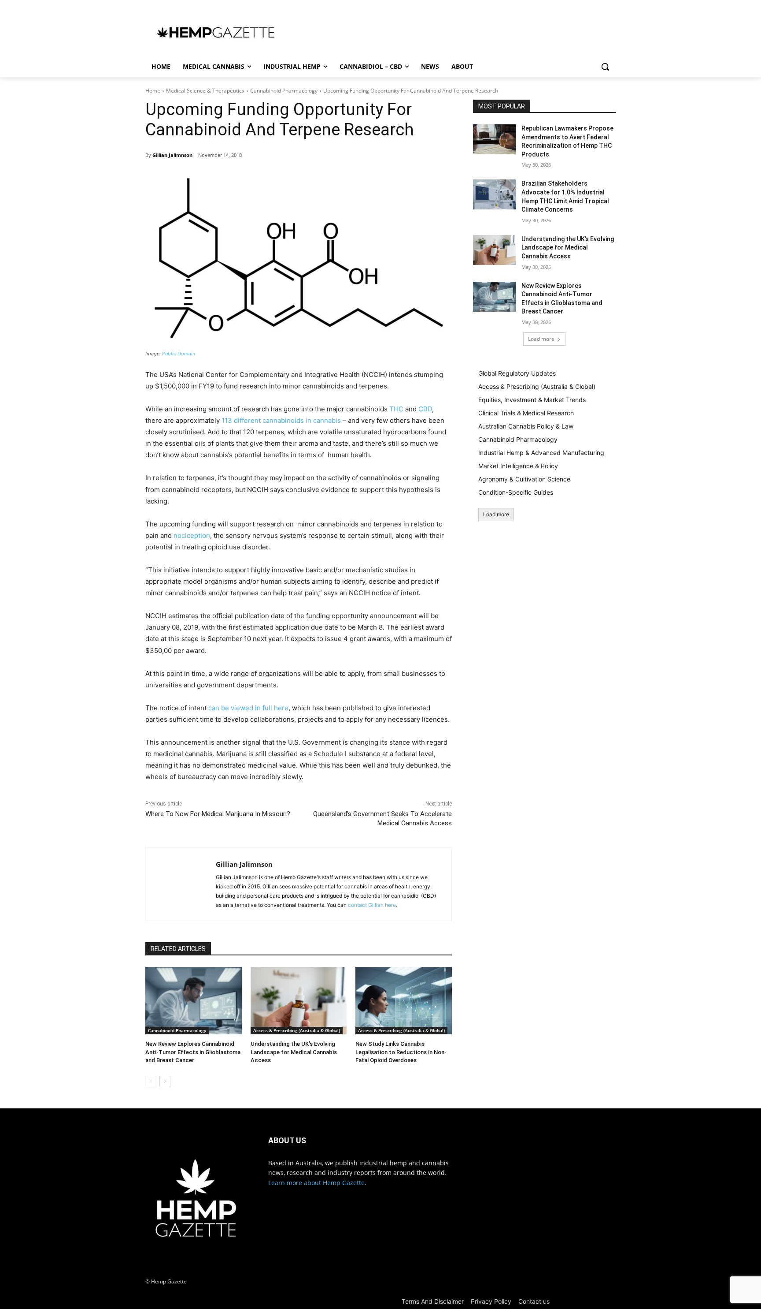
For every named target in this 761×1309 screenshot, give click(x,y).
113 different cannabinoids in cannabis (281, 420)
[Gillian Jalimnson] (181, 884)
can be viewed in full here (248, 708)
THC (396, 409)
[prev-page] (150, 1081)
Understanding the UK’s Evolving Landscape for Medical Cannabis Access (294, 1051)
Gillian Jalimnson (172, 155)
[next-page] (164, 1081)
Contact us (534, 1301)
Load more (541, 339)
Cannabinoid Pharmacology (284, 90)
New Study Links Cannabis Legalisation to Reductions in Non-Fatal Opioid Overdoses (401, 1051)
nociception (192, 535)
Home (152, 90)
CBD (425, 409)
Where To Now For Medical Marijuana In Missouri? (217, 814)
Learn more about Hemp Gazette (316, 1182)
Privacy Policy (491, 1301)
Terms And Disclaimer (433, 1301)
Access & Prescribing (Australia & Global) (296, 1030)
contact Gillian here (372, 905)
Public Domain (178, 354)
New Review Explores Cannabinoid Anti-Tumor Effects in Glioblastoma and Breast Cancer (192, 1051)
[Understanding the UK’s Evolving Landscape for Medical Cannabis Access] (299, 1000)
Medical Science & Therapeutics (205, 90)
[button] (605, 66)
